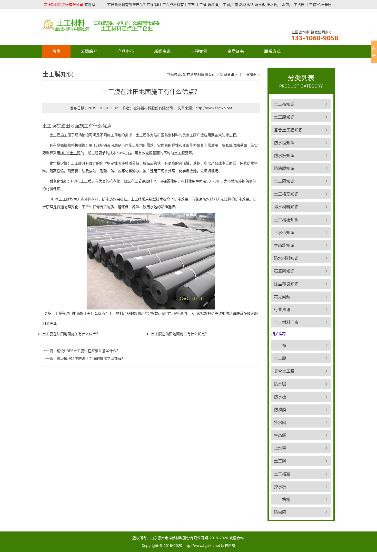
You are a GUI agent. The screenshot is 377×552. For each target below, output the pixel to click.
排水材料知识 (286, 206)
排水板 (280, 486)
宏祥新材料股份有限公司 (63, 4)
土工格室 (282, 473)
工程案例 (199, 51)
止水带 (280, 448)
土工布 (280, 345)
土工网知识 (284, 181)
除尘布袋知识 (286, 283)
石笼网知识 (284, 271)
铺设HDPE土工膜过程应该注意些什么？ (88, 350)
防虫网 (280, 512)
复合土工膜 (284, 371)
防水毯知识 (284, 142)
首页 (56, 51)
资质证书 (235, 51)
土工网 (280, 460)
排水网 (280, 422)
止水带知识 (284, 232)
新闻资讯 (162, 51)
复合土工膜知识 (288, 129)
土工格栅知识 (286, 219)
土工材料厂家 (286, 322)
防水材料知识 (286, 258)
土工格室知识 (286, 194)
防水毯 (280, 383)
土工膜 (280, 358)
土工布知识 (284, 104)
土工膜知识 (247, 74)
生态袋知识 (284, 245)
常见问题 (282, 296)
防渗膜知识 (284, 168)
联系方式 (272, 51)
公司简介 (89, 51)
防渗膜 (280, 409)
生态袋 (280, 435)
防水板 (280, 396)
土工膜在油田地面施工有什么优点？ (71, 334)
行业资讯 (282, 309)
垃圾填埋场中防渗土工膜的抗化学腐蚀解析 (91, 358)
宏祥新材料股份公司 (199, 74)
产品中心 (125, 51)
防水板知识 (284, 155)
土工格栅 (282, 499)
